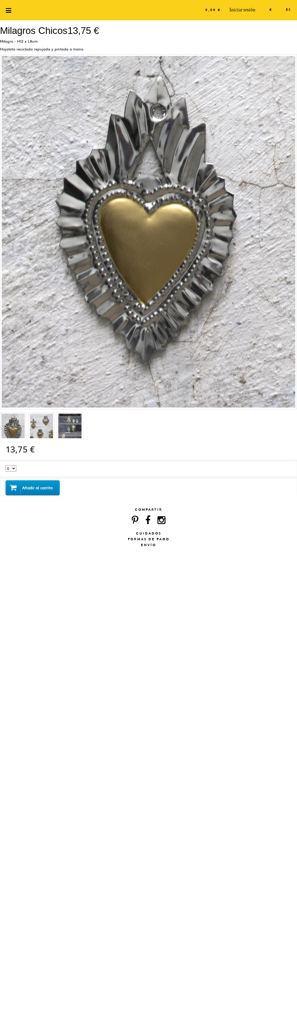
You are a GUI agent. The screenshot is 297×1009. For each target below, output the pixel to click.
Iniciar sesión (242, 9)
